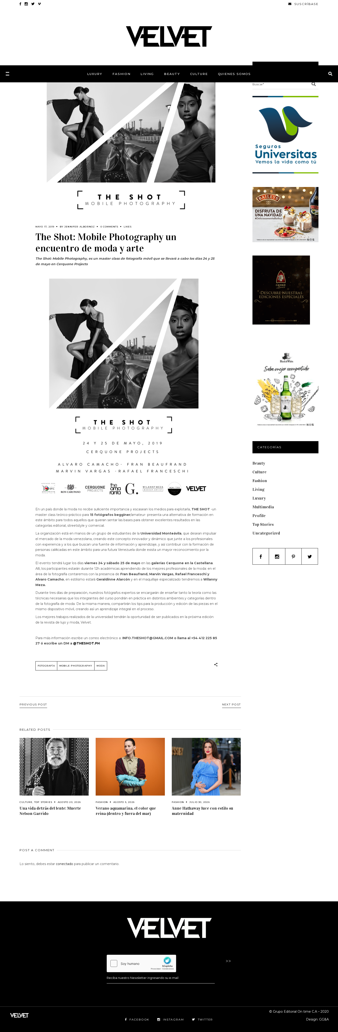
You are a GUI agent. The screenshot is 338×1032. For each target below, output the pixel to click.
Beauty (258, 463)
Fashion (102, 802)
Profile (259, 515)
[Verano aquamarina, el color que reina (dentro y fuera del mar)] (130, 767)
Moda (101, 665)
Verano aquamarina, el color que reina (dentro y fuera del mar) (126, 811)
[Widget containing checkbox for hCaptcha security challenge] (141, 963)
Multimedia (263, 506)
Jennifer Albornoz (79, 226)
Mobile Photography (75, 665)
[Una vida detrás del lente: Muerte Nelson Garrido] (54, 767)
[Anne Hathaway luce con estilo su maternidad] (206, 767)
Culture (26, 802)
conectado (64, 864)
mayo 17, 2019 (44, 226)
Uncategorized (266, 533)
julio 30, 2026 (199, 802)
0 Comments (109, 226)
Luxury (259, 498)
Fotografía (46, 665)
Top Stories (43, 802)
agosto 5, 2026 (124, 802)
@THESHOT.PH (86, 643)
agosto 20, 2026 (69, 802)
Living (258, 489)
